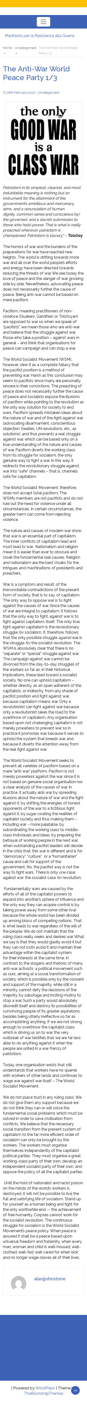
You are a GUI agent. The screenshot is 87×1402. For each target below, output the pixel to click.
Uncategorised (48, 92)
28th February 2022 (21, 92)
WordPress (45, 1388)
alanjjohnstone (50, 1278)
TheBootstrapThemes (43, 1393)
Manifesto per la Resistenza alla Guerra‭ (39, 35)
